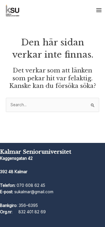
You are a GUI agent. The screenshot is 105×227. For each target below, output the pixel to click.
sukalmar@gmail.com (33, 191)
